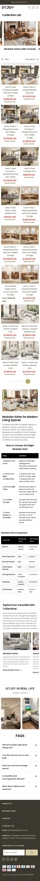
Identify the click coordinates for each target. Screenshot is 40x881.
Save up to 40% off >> (20, 2)
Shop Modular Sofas (12, 670)
